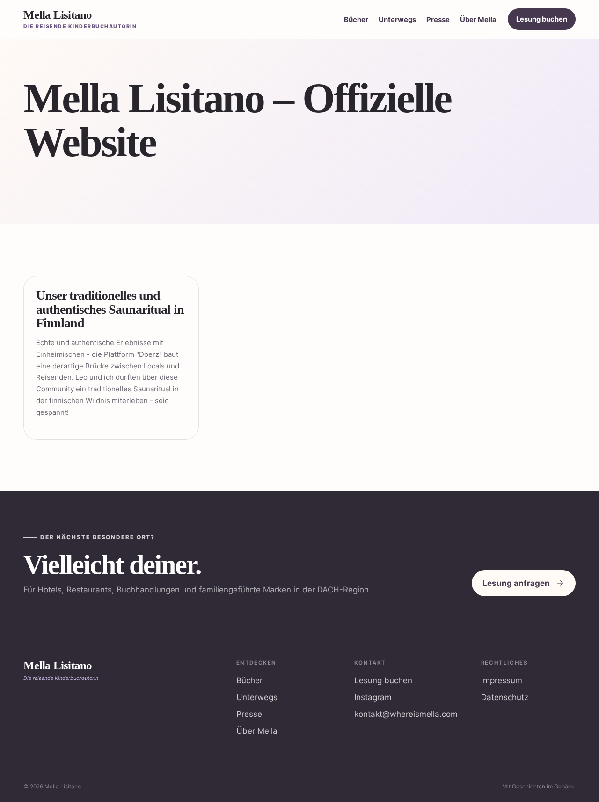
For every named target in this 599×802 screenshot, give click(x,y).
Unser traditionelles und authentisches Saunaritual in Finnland (110, 309)
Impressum (501, 680)
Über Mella (478, 19)
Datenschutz (504, 697)
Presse (438, 19)
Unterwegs (397, 19)
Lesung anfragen (516, 583)
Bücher (356, 19)
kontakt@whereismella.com (406, 714)
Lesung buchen (541, 19)
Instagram (373, 697)
